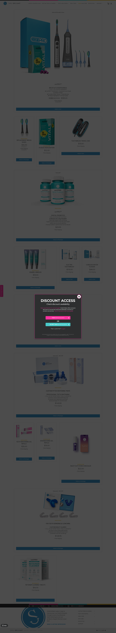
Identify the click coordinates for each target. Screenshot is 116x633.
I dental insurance (58, 317)
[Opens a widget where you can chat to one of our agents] (4, 625)
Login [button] (63, 329)
